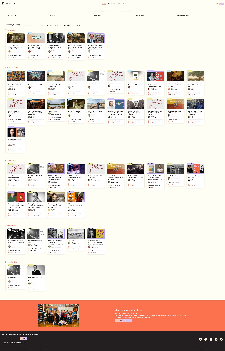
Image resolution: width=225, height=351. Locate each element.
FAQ (201, 349)
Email (4, 336)
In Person (77, 25)
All (42, 25)
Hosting (119, 3)
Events (104, 3)
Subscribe (24, 338)
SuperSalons (67, 25)
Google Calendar (97, 15)
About (124, 3)
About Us (197, 349)
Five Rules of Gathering (183, 15)
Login (221, 3)
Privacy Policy (213, 349)
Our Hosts (54, 15)
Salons (49, 25)
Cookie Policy (220, 349)
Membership (111, 3)
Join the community (123, 320)
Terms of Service (206, 349)
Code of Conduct (140, 15)
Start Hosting (13, 15)
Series (57, 25)
